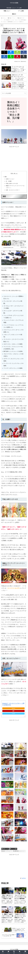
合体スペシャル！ (10, 179)
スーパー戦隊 (14, 848)
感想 (5, 176)
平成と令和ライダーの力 (12, 183)
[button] (24, 56)
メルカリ (13, 713)
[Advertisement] (14, 158)
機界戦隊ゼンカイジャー (20, 851)
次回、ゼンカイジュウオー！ (13, 190)
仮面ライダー (6, 848)
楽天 (13, 710)
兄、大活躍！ (9, 181)
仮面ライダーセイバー (7, 851)
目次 (12, 173)
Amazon (13, 708)
